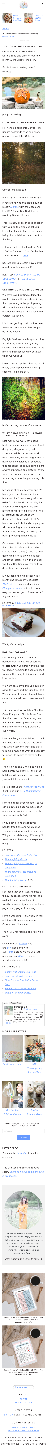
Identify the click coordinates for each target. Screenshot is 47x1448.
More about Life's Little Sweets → (23, 1259)
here (25, 255)
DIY (9, 947)
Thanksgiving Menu (33, 786)
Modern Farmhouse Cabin (23, 1431)
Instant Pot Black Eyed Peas (20, 972)
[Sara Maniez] (8, 1016)
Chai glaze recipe (12, 588)
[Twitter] (10, 1023)
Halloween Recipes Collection (21, 855)
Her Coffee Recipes (23, 1427)
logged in (22, 1153)
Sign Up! (9, 1415)
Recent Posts (16, 1003)
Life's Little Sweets (30, 1009)
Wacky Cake (9, 584)
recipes (14, 207)
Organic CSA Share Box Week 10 (21, 604)
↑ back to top (23, 1387)
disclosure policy (8, 36)
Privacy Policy (23, 1402)
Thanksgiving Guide (16, 859)
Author (6, 1003)
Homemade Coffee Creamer (20, 988)
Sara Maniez (20, 1007)
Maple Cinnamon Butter (18, 992)
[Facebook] (7, 1023)
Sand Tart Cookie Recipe (19, 976)
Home (5, 28)
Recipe (23, 943)
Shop (21, 956)
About (23, 1399)
